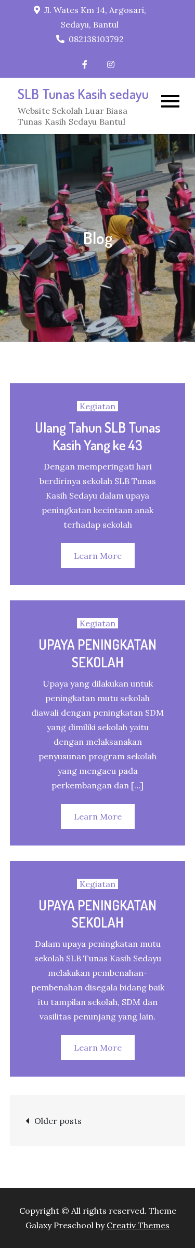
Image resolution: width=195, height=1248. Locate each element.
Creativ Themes (138, 1225)
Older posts (58, 1121)
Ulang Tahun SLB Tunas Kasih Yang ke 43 (98, 436)
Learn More (98, 556)
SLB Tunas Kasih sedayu (83, 93)
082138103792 (96, 39)
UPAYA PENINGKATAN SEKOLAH (97, 653)
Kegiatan (97, 406)
